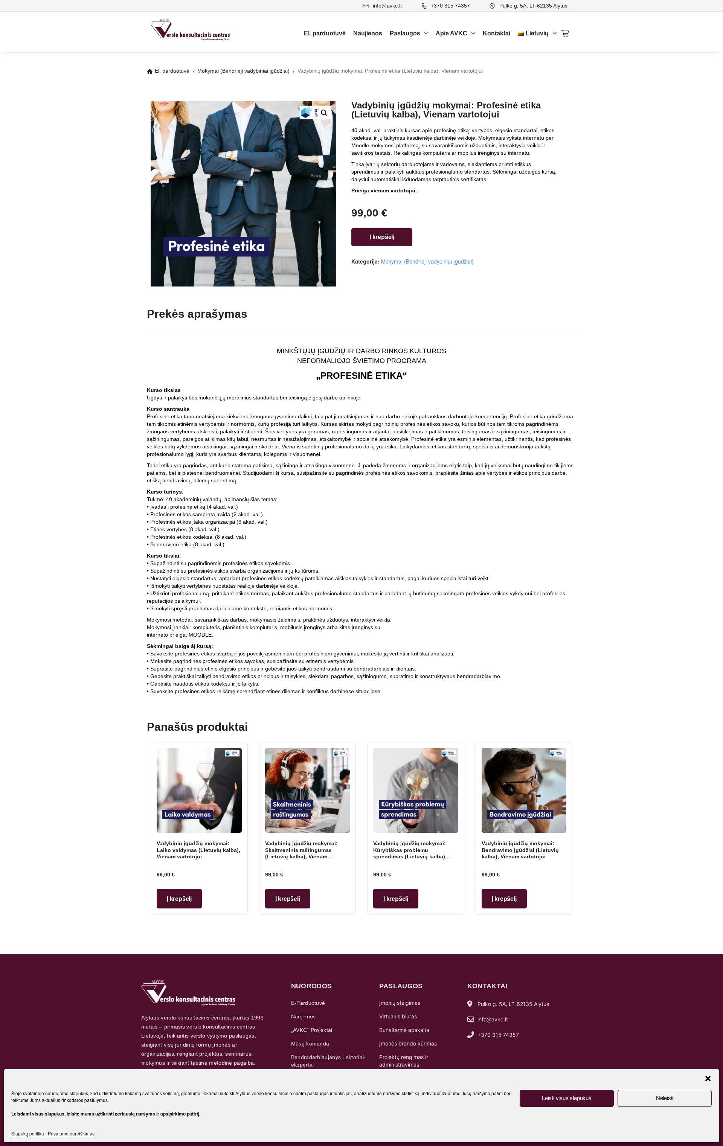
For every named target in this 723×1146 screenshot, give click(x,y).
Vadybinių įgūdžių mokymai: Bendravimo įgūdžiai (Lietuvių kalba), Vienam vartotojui (520, 850)
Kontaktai (496, 33)
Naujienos (367, 33)
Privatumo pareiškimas (71, 1133)
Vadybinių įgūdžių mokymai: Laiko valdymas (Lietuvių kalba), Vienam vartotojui (198, 850)
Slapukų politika (27, 1133)
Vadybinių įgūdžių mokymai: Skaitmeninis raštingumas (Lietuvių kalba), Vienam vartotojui (301, 853)
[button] (708, 1078)
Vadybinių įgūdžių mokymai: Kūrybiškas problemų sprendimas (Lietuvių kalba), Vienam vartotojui (410, 853)
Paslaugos (405, 33)
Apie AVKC (451, 33)
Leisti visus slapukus (567, 1098)
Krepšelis (565, 33)
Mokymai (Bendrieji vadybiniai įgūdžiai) (243, 71)
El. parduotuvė (325, 33)
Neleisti (664, 1098)
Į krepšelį (381, 237)
